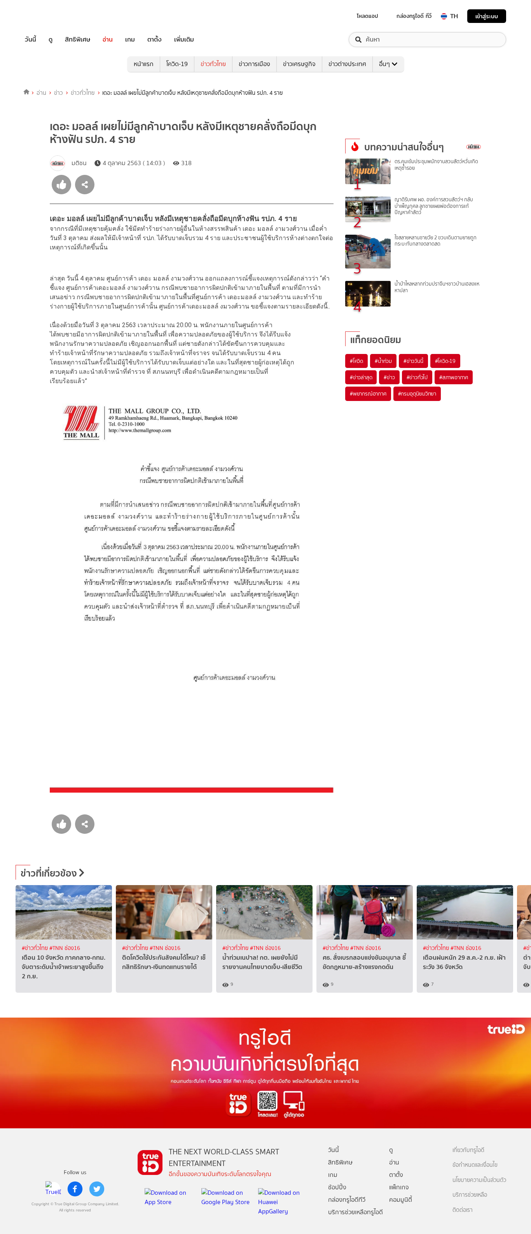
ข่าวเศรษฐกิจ (299, 63)
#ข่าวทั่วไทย (35, 948)
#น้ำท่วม (383, 361)
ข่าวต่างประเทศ (347, 63)
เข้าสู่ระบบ (486, 16)
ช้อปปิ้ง (337, 1187)
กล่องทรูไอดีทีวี (346, 1199)
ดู (50, 39)
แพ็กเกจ (399, 1187)
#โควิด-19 (445, 361)
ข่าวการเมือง (254, 63)
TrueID (48, 16)
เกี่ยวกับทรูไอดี (468, 1150)
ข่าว (58, 93)
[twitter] (97, 1189)
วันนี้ (30, 39)
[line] (53, 1189)
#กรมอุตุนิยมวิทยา (417, 393)
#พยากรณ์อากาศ (368, 393)
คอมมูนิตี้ (400, 1199)
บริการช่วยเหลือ (469, 1195)
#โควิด (356, 361)
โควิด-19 (177, 63)
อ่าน (108, 39)
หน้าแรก (144, 63)
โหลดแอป (367, 16)
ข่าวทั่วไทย (213, 63)
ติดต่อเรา (462, 1210)
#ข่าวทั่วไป (417, 377)
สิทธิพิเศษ (77, 39)
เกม (130, 39)
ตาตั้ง (154, 39)
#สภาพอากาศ (453, 377)
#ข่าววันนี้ (413, 361)
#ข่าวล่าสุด (361, 377)
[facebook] (75, 1189)
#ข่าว (389, 377)
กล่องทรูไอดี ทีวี (414, 16)
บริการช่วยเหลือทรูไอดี (355, 1212)
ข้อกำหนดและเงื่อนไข (475, 1165)
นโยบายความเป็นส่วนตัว (479, 1180)
